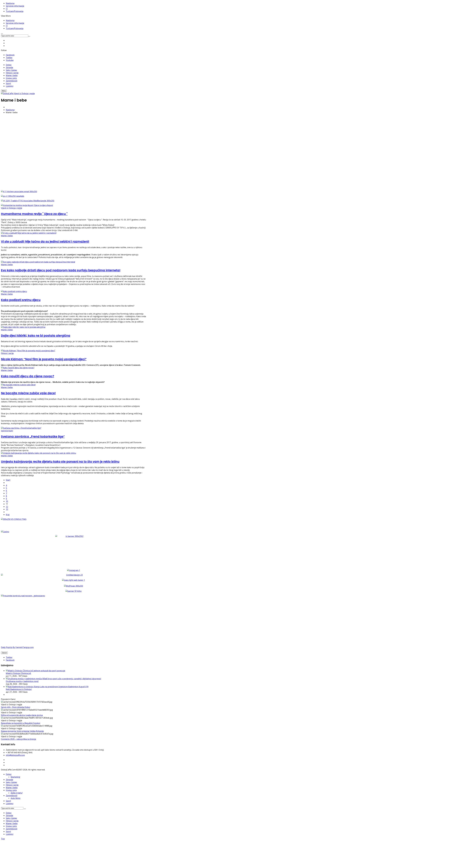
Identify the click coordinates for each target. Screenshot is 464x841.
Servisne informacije (15, 6)
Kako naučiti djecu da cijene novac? (27, 376)
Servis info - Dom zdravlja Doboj (15, 707)
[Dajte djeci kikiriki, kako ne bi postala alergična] (23, 327)
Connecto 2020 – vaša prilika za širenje (18, 739)
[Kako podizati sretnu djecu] (14, 291)
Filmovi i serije (7, 353)
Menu (4, 91)
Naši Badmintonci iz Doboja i (19, 689)
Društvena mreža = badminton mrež (22, 681)
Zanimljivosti (11, 795)
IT (7, 8)
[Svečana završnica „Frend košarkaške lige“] (21, 428)
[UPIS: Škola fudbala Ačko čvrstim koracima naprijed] (73, 591)
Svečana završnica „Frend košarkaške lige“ (33, 437)
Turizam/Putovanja (14, 11)
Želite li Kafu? (17, 793)
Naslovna (10, 3)
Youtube (10, 60)
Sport (8, 801)
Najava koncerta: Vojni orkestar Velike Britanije (22, 731)
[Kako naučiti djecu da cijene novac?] (17, 367)
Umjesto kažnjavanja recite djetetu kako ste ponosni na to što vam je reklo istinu (60, 462)
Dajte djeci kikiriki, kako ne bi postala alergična (35, 336)
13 (7, 509)
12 (7, 506)
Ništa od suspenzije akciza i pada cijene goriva (22, 715)
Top (3, 838)
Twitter (9, 57)
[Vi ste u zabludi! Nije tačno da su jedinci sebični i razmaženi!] (28, 233)
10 (7, 501)
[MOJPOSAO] (73, 586)
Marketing (15, 777)
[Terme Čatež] (73, 550)
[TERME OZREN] (73, 575)
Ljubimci (9, 803)
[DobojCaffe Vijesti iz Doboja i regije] (18, 93)
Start (8, 480)
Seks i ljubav (11, 782)
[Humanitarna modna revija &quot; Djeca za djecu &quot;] (27, 205)
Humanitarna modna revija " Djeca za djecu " (34, 214)
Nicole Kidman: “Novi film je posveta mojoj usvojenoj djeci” (44, 359)
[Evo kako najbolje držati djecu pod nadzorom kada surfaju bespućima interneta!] (38, 262)
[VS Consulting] (73, 519)
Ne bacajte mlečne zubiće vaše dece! (28, 393)
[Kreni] (29, 36)
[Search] (25, 808)
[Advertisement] (73, 152)
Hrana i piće (11, 790)
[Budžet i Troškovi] (23, 595)
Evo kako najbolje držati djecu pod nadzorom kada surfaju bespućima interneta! (60, 270)
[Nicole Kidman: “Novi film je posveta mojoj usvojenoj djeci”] (28, 350)
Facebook (10, 55)
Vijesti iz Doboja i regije (11, 208)
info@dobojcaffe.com (15, 755)
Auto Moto (15, 798)
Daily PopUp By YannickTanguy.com (17, 647)
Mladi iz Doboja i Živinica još (18, 673)
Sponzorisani (7, 430)
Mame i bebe (7, 235)
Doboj (8, 774)
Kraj (7, 514)
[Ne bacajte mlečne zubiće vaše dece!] (18, 384)
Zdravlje (9, 779)
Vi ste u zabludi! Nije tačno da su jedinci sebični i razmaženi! (45, 241)
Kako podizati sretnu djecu (20, 300)
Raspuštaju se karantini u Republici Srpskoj (20, 723)
